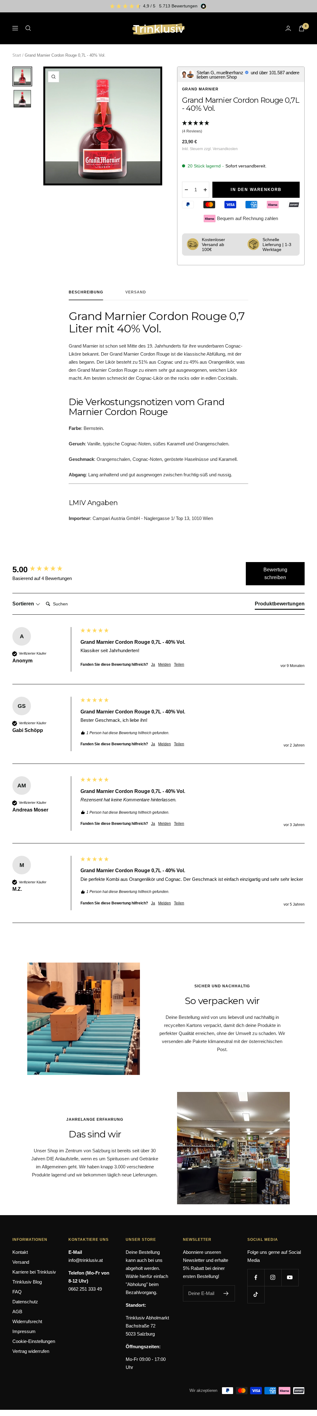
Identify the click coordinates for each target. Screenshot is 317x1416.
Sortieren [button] (23, 603)
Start (16, 55)
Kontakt (20, 1252)
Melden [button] (164, 664)
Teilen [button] (179, 664)
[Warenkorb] (301, 28)
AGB (17, 1311)
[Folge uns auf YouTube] (289, 1277)
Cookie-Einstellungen (33, 1341)
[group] (44, 569)
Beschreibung (86, 292)
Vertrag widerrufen (30, 1351)
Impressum (24, 1331)
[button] (241, 127)
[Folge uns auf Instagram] (272, 1277)
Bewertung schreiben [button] (275, 573)
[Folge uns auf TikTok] (255, 1294)
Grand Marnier (200, 89)
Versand (135, 292)
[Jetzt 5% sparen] (226, 1293)
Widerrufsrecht (27, 1321)
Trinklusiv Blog (27, 1281)
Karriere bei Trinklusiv (34, 1272)
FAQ (17, 1291)
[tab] (280, 605)
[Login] (288, 28)
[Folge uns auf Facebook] (255, 1277)
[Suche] (28, 28)
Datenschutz (25, 1301)
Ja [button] (153, 664)
